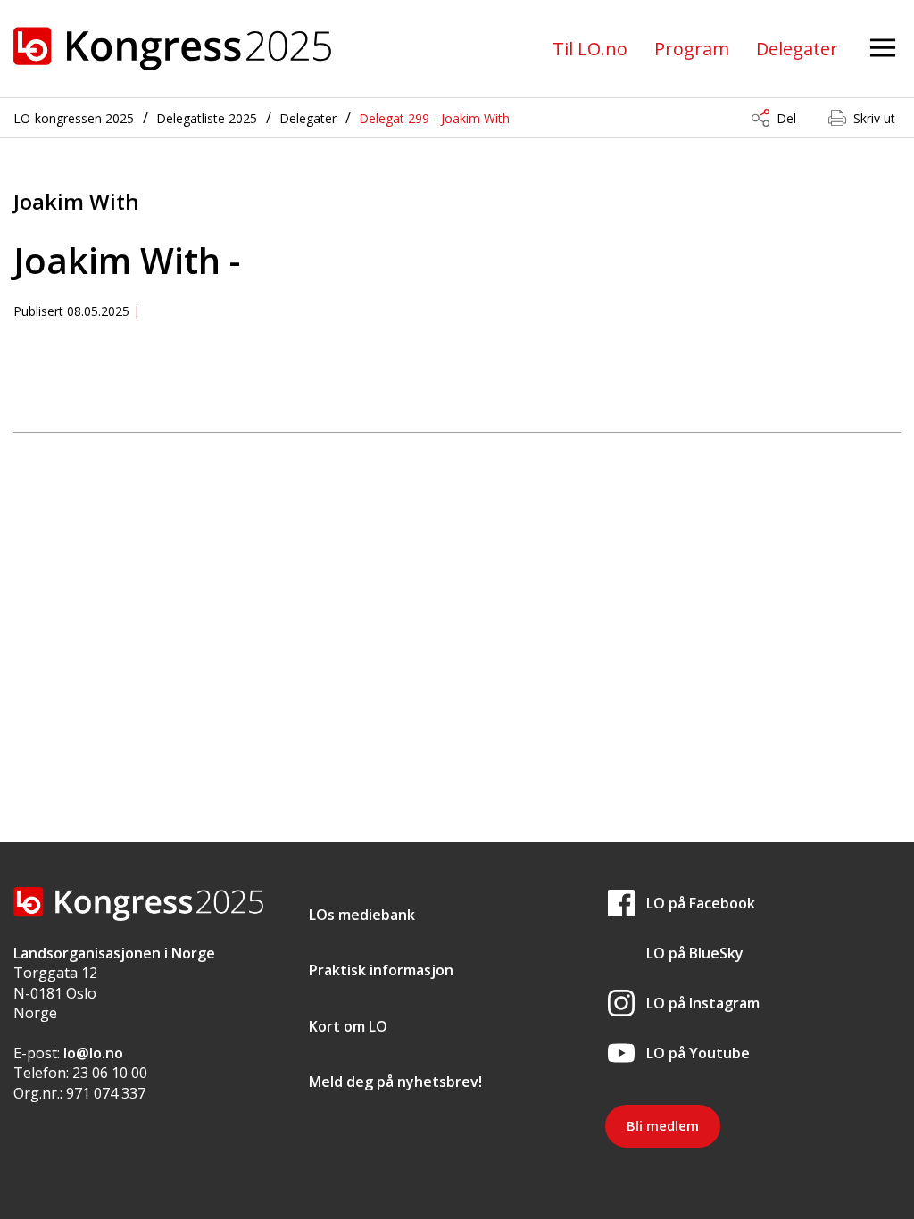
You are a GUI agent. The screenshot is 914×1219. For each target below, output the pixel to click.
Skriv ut (874, 118)
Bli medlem (663, 1125)
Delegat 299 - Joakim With (434, 118)
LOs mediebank (362, 915)
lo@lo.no (93, 1053)
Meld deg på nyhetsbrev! (395, 1081)
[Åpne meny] (883, 48)
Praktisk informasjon (381, 970)
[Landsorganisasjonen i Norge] (172, 48)
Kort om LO (348, 1026)
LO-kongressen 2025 (73, 118)
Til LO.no (590, 49)
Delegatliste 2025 (206, 118)
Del (786, 118)
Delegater (797, 49)
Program (691, 49)
